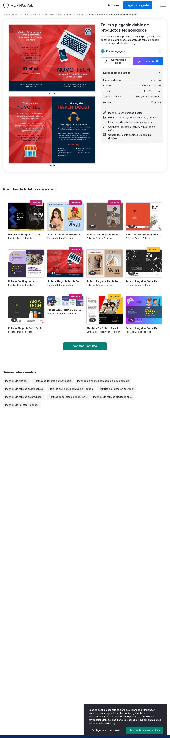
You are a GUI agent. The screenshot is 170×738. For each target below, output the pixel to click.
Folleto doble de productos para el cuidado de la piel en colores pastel (65, 234)
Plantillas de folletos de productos (24, 396)
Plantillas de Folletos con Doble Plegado (71, 388)
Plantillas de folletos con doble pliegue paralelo (103, 380)
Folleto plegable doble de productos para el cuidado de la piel (105, 281)
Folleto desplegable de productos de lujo (105, 234)
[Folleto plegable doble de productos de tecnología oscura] (144, 263)
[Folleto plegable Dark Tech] (26, 310)
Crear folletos (31, 14)
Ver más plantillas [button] (85, 346)
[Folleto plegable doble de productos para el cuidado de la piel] (105, 263)
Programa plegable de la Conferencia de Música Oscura (26, 234)
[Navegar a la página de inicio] (18, 5)
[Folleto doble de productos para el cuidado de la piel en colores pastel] (65, 216)
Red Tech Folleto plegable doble (144, 234)
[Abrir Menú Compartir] (159, 51)
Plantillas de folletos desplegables (24, 388)
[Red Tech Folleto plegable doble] (144, 216)
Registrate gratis (137, 5)
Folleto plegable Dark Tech (25, 328)
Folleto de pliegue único (23, 281)
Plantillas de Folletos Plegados (22, 404)
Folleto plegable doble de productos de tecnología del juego (144, 328)
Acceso (113, 5)
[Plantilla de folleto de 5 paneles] (65, 301)
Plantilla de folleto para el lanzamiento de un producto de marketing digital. (105, 328)
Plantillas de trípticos (16, 380)
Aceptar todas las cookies (145, 730)
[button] (116, 61)
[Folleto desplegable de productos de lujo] (105, 216)
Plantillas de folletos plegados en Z (112, 396)
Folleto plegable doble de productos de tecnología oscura (144, 281)
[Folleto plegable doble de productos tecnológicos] (65, 263)
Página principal (11, 14)
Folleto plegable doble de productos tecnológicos (65, 281)
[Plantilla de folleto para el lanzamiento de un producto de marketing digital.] (105, 310)
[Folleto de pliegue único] (26, 263)
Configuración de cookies (106, 730)
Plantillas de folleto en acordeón (116, 388)
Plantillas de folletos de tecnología (52, 380)
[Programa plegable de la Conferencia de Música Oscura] (26, 216)
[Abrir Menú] (163, 5)
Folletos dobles (75, 14)
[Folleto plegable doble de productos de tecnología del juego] (144, 310)
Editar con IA (151, 61)
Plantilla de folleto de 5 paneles (65, 309)
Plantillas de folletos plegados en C (68, 396)
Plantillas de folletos (52, 14)
